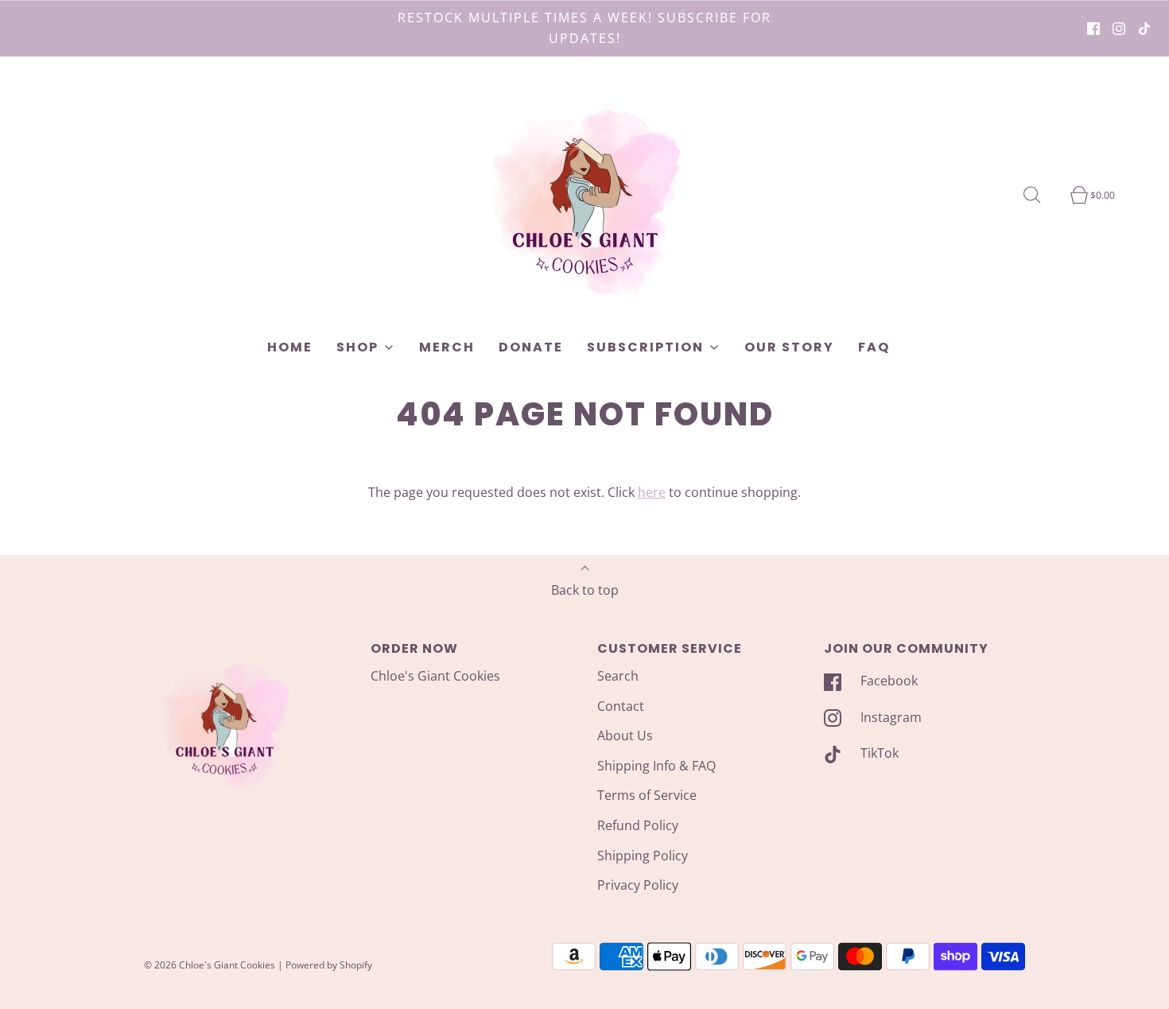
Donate (531, 347)
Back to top (585, 590)
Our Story (789, 347)
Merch (447, 347)
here (652, 492)
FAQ (874, 347)
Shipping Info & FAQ (656, 765)
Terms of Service (647, 795)
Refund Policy (637, 825)
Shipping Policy (642, 855)
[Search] (1040, 194)
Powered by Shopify (328, 965)
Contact (620, 706)
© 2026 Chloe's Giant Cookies (209, 965)
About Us (625, 735)
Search (618, 676)
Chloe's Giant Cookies (435, 676)
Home (290, 347)
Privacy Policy (637, 885)
